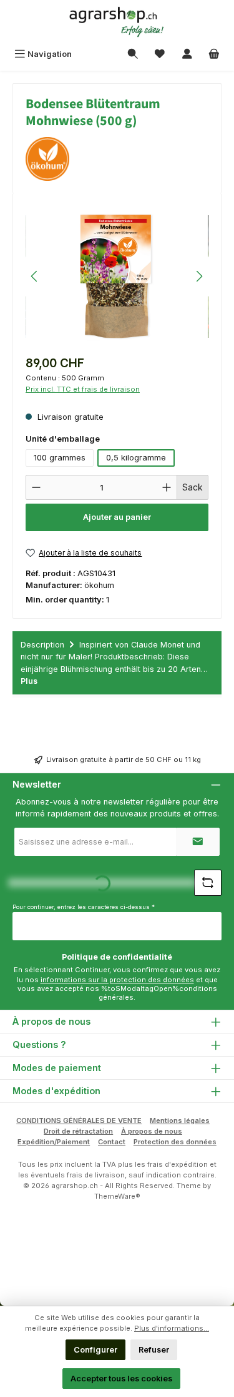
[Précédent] (35, 276)
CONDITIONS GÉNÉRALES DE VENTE (79, 1120)
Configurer (95, 1349)
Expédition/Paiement (53, 1141)
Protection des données (175, 1141)
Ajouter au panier (117, 517)
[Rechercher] (133, 54)
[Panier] (214, 54)
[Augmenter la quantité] (167, 487)
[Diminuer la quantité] (36, 487)
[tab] (117, 662)
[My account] (187, 54)
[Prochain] (199, 276)
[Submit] (198, 842)
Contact (111, 1141)
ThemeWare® (117, 1196)
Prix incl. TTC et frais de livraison (83, 389)
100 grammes (59, 457)
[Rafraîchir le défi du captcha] (208, 883)
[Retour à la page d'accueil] (117, 22)
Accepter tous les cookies (121, 1378)
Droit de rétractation (78, 1131)
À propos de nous (151, 1131)
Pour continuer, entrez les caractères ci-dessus (83, 906)
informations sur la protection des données (117, 979)
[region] (117, 276)
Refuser (154, 1349)
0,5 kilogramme (136, 457)
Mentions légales (180, 1120)
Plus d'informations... (171, 1328)
